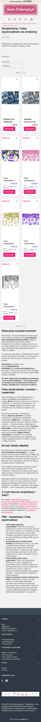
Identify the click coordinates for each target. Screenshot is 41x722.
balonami (24, 504)
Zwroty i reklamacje (9, 630)
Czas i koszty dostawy (9, 657)
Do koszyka (9, 129)
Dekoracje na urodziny (10, 25)
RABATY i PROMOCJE (9, 653)
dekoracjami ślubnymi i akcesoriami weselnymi (16, 500)
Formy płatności (7, 655)
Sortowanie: (6, 62)
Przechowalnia (7, 644)
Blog (3, 624)
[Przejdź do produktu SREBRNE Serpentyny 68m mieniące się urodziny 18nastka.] (30, 97)
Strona (18, 72)
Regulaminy (6, 626)
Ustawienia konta (7, 642)
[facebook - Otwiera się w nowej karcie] (3, 681)
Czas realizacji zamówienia (11, 659)
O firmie (4, 670)
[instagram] (6, 681)
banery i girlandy (30, 508)
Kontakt (4, 668)
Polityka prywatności (9, 628)
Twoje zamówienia (8, 639)
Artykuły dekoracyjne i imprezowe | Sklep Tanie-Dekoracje (19, 23)
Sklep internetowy (18, 719)
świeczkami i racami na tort (26, 506)
